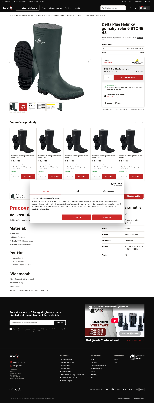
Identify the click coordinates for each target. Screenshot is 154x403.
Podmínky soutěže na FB (68, 378)
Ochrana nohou (41, 15)
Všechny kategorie (29, 8)
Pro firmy (68, 8)
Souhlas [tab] (46, 191)
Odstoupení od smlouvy (99, 365)
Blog (92, 359)
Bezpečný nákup (96, 368)
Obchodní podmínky (67, 362)
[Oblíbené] (136, 8)
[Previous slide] (136, 122)
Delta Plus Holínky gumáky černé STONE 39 (49, 157)
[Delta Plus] (137, 61)
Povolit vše (107, 217)
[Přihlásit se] (131, 8)
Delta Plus (107, 62)
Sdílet (119, 103)
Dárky (93, 371)
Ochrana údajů (65, 365)
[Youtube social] (15, 389)
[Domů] (8, 8)
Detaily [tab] (77, 191)
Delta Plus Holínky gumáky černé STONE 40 (22, 157)
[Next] (88, 61)
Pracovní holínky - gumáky (56, 15)
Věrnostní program (55, 8)
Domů (11, 15)
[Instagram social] (19, 389)
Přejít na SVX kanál (134, 340)
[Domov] (25, 356)
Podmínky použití (139, 398)
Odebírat (60, 322)
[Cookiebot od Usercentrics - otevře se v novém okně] (113, 184)
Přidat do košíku (129, 77)
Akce (44, 8)
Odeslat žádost (112, 97)
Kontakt (77, 8)
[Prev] (9, 61)
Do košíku (28, 176)
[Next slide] (141, 122)
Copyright (94, 362)
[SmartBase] (50, 398)
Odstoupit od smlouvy (124, 398)
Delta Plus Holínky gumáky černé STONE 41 (76, 157)
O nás (116, 359)
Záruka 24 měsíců (107, 109)
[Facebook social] (11, 389)
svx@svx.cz (17, 366)
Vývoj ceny (139, 71)
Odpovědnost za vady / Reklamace (72, 375)
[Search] (103, 8)
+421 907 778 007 (20, 362)
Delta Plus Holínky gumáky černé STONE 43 (130, 157)
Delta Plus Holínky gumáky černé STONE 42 (103, 157)
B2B (92, 378)
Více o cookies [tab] (108, 191)
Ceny (115, 362)
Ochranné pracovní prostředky (25, 15)
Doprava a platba (66, 359)
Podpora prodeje (65, 371)
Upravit (75, 217)
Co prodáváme (65, 368)
